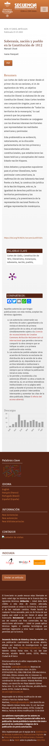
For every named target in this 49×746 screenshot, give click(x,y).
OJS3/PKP (41, 740)
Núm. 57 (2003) (10, 29)
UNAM (16, 740)
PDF (8, 63)
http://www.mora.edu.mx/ (30, 648)
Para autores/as (9, 518)
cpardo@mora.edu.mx (20, 667)
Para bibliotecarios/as (13, 521)
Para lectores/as (10, 515)
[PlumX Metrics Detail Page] (12, 276)
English (5, 489)
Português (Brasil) (10, 496)
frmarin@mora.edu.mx (19, 702)
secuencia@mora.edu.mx (12, 692)
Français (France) (10, 492)
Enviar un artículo (13, 577)
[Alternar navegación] (44, 9)
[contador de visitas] (12, 537)
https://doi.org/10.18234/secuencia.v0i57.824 (23, 238)
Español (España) (10, 499)
